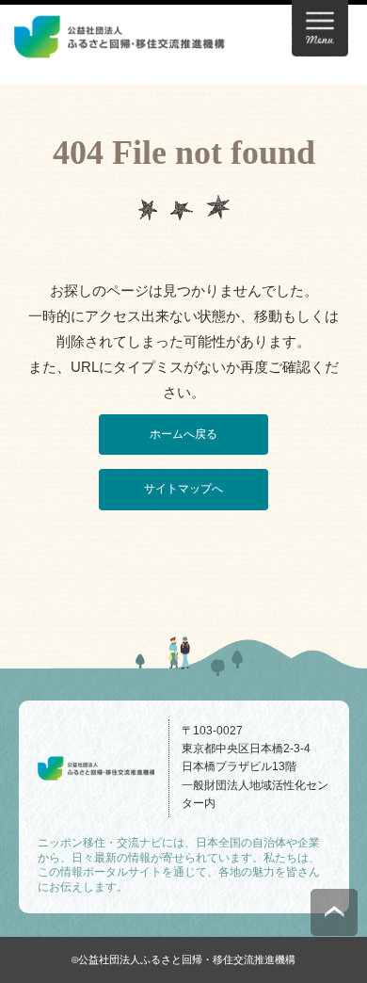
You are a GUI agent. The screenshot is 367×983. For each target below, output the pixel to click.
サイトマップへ (183, 488)
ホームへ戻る (183, 434)
